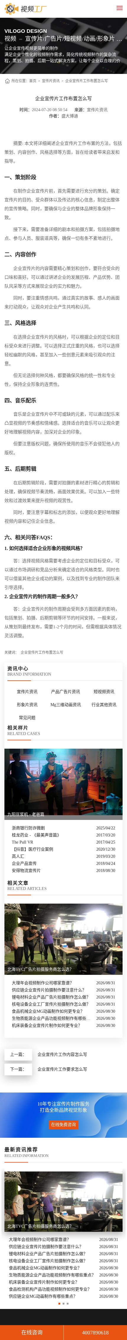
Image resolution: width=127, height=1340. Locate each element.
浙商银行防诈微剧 (28, 828)
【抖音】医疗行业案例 (32, 849)
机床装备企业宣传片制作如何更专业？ (47, 1025)
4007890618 (95, 1333)
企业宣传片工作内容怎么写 (62, 1054)
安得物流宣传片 (26, 870)
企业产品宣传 (24, 863)
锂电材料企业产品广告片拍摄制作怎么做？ (51, 997)
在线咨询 (32, 1333)
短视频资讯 (104, 692)
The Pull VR (22, 842)
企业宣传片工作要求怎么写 (62, 1069)
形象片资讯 (27, 705)
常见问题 (27, 718)
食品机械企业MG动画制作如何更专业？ (48, 1011)
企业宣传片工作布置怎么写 (86, 81)
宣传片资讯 (51, 81)
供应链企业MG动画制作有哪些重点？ (43, 1296)
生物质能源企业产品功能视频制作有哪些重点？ (52, 1018)
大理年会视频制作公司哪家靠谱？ (43, 983)
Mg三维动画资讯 (66, 705)
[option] (63, 1234)
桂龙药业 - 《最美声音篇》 (36, 835)
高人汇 (18, 856)
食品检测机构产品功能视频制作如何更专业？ (50, 1289)
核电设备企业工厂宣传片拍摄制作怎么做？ (51, 1004)
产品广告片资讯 (65, 692)
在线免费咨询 (63, 1124)
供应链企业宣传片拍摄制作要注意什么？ (49, 990)
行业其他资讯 (104, 705)
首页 (32, 81)
